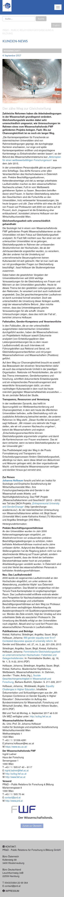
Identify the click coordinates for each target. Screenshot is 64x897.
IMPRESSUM (12, 890)
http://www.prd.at (14, 800)
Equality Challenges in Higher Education (28, 687)
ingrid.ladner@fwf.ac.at (16, 770)
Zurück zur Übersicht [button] (32, 825)
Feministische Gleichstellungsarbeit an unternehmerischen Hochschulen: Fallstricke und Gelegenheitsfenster (31, 655)
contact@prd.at (13, 885)
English (56, 25)
